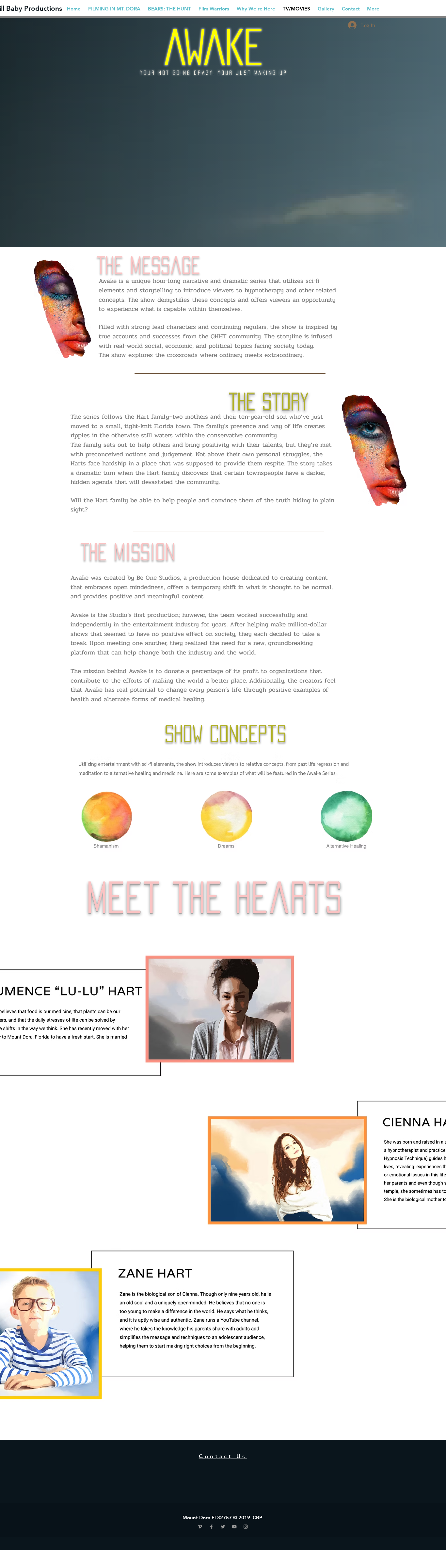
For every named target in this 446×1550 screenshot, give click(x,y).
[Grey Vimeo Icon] (200, 1526)
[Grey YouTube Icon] (234, 1526)
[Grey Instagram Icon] (245, 1526)
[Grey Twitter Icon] (223, 1526)
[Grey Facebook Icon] (211, 1526)
